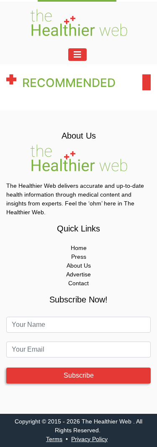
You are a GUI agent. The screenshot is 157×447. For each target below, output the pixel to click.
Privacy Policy (89, 439)
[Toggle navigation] (77, 54)
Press (78, 256)
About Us (79, 265)
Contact (78, 283)
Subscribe (79, 375)
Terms (54, 439)
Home (79, 248)
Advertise (78, 274)
